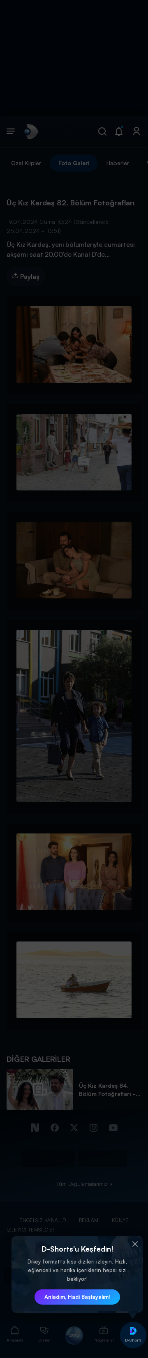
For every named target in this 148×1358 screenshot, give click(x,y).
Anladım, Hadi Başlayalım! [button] (77, 1297)
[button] (135, 1244)
